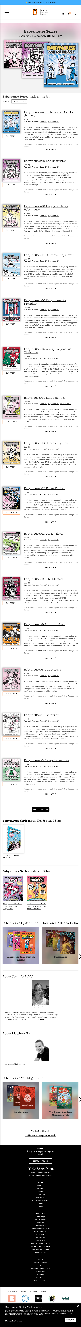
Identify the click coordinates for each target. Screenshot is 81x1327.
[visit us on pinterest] (47, 1168)
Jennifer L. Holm (29, 36)
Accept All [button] (70, 1320)
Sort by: (6, 101)
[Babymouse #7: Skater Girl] (11, 724)
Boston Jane (60, 957)
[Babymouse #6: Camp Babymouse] (11, 770)
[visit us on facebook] (29, 1168)
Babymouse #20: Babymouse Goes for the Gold (49, 113)
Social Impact (40, 1197)
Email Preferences (40, 1232)
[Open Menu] (6, 13)
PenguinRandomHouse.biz (40, 1229)
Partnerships (40, 1217)
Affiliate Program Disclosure (40, 1246)
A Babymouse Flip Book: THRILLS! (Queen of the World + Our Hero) (36, 906)
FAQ (40, 1266)
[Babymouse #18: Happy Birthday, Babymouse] (11, 216)
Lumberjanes (21, 1112)
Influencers (40, 1223)
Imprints (40, 1206)
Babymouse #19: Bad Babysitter (45, 161)
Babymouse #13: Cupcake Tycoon (46, 443)
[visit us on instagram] (52, 1168)
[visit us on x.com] (34, 1168)
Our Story (40, 1186)
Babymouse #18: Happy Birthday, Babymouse (46, 208)
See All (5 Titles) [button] (40, 809)
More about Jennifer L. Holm (33, 1019)
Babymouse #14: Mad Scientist (44, 398)
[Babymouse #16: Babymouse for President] (11, 310)
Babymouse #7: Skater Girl (41, 715)
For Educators (40, 1272)
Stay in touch (41, 1161)
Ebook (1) (43, 122)
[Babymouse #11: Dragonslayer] (11, 543)
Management (40, 1194)
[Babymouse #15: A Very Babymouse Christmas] (11, 358)
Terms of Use (40, 1235)
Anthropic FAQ (40, 1252)
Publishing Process (40, 1263)
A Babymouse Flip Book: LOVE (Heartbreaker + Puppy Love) (12, 906)
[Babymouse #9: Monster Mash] (11, 634)
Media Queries (40, 1220)
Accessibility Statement (40, 1200)
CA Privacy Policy (40, 1240)
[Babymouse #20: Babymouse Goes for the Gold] (11, 121)
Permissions (40, 1277)
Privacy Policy (40, 1237)
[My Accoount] (63, 14)
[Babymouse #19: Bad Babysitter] (11, 170)
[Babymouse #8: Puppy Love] (11, 679)
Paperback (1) (53, 122)
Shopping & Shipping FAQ (40, 1269)
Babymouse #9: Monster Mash (44, 624)
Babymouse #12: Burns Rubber (44, 488)
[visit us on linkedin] (43, 1168)
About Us (40, 1183)
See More (49, 149)
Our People (40, 1189)
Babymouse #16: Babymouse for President (45, 302)
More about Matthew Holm (15, 1064)
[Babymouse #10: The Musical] (11, 588)
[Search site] (76, 14)
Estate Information (40, 1280)
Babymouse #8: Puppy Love (42, 670)
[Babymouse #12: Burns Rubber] (11, 498)
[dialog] (40, 1315)
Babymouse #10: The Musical (43, 579)
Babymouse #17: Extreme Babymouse (49, 255)
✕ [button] (78, 1306)
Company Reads (40, 1226)
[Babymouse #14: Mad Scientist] (11, 407)
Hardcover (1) (65, 404)
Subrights (40, 1275)
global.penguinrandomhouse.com (40, 1172)
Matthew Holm (53, 36)
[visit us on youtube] (38, 1168)
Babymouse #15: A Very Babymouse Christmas (47, 350)
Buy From (10, 136)
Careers (40, 1203)
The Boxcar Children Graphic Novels (60, 1114)
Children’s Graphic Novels (40, 1135)
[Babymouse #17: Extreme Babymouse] (11, 264)
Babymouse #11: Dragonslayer (44, 534)
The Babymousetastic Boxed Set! (11, 856)
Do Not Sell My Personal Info (40, 1243)
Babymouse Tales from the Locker (21, 959)
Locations (40, 1192)
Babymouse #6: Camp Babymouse (46, 760)
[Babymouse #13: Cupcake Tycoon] (11, 452)
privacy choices (38, 1315)
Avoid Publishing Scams (40, 1249)
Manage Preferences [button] (13, 1321)
